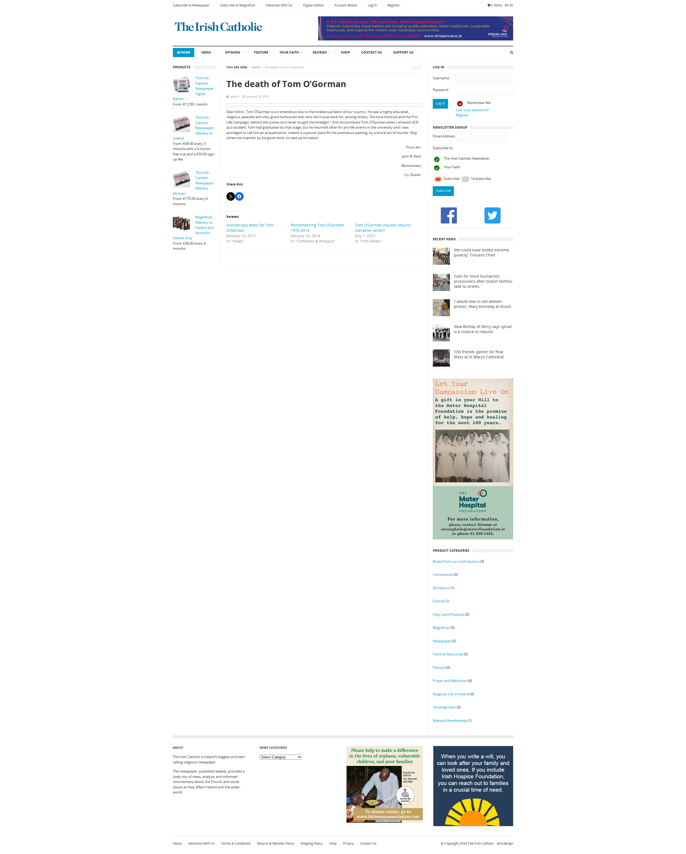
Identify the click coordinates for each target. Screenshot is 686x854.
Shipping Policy (311, 843)
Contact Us (371, 52)
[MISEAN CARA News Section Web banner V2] (415, 39)
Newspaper (442, 641)
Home (185, 52)
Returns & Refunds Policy (275, 843)
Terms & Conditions (236, 843)
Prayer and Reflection (450, 680)
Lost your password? (472, 109)
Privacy (348, 843)
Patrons (439, 667)
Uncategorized (444, 707)
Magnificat (441, 627)
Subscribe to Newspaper (191, 5)
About (177, 843)
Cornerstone (443, 574)
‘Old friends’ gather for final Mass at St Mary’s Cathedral (479, 354)
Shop (345, 52)
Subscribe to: (443, 148)
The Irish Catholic (481, 843)
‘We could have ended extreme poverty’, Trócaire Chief (481, 253)
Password (440, 89)
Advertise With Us (279, 5)
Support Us (403, 52)
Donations (441, 588)
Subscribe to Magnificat (237, 5)
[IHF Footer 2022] (473, 824)
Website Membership (450, 720)
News (206, 52)
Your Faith (289, 52)
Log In (372, 5)
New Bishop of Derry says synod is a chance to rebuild (483, 329)
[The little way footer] (384, 821)
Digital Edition (313, 5)
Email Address (444, 136)
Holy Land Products (448, 614)
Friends (439, 601)
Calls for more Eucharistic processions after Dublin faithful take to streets (483, 281)
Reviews (320, 52)
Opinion (232, 52)
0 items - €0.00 (502, 5)
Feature (261, 52)
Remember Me (479, 102)
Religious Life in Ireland (451, 694)
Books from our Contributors (456, 561)
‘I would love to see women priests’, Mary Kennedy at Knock (482, 304)
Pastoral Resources (448, 654)
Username (441, 78)
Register (393, 5)
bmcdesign (505, 843)
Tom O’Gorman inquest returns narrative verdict (383, 227)
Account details (345, 5)
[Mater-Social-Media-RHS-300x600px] (473, 538)
